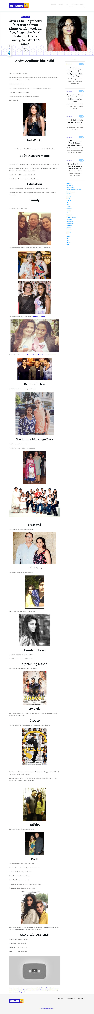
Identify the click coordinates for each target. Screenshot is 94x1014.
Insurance (69, 219)
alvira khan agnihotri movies (18, 988)
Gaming (69, 196)
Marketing (69, 225)
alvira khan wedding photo (17, 992)
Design (68, 206)
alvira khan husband (28, 990)
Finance (69, 213)
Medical (69, 227)
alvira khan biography (52, 988)
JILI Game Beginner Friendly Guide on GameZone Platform (75, 146)
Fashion (69, 211)
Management (70, 223)
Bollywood (25, 16)
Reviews (69, 230)
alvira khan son (52, 990)
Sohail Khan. (52, 355)
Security (69, 232)
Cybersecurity (70, 187)
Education (69, 208)
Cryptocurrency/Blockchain (74, 189)
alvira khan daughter (15, 990)
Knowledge (70, 221)
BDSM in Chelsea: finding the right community (75, 124)
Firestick (69, 194)
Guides (68, 198)
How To (69, 200)
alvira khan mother (41, 990)
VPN (68, 244)
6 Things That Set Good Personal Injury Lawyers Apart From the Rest (75, 169)
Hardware (69, 215)
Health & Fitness (71, 217)
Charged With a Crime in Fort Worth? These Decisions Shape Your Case (75, 101)
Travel (68, 242)
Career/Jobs (70, 185)
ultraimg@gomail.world (47, 1008)
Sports (68, 236)
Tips (68, 204)
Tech (68, 202)
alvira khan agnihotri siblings (36, 988)
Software (69, 234)
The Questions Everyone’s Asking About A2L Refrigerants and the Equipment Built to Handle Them (75, 75)
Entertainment (70, 191)
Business (69, 183)
